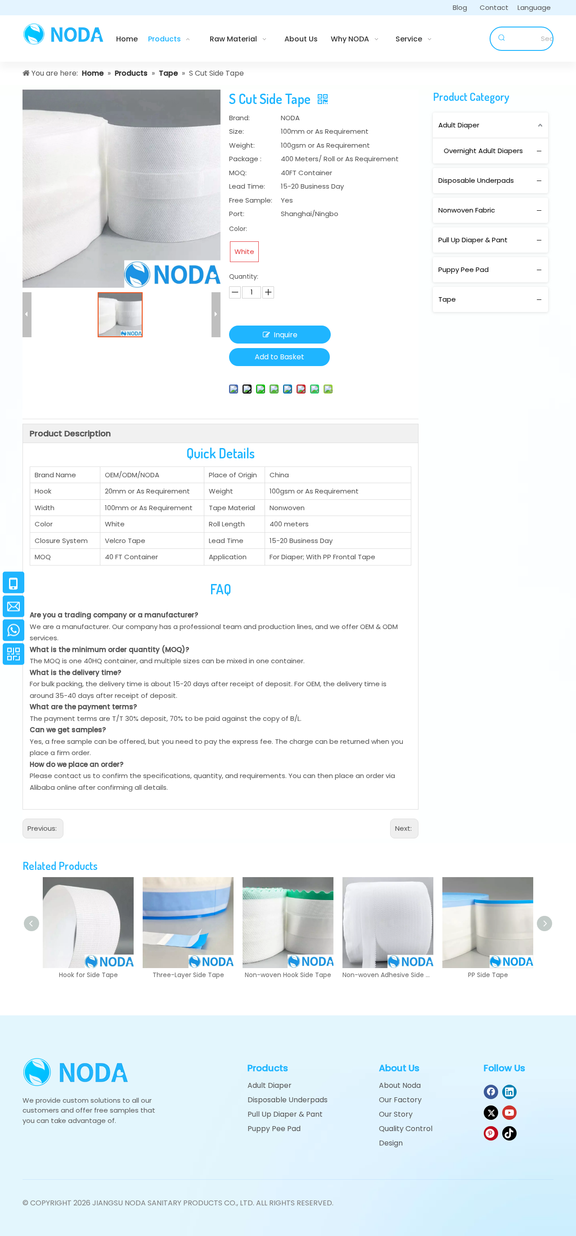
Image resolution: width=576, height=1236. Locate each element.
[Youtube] (509, 1112)
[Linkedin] (509, 1092)
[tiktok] (509, 1133)
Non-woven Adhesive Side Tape (387, 974)
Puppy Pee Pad (463, 269)
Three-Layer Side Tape (188, 974)
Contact (494, 7)
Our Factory (400, 1100)
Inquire (285, 335)
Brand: (239, 117)
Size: (236, 131)
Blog (460, 7)
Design (391, 1143)
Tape (447, 299)
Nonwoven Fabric (466, 210)
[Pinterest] (491, 1133)
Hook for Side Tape (88, 974)
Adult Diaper (458, 125)
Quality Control (405, 1128)
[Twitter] (491, 1112)
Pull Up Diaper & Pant (473, 239)
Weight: (242, 145)
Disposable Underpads (476, 180)
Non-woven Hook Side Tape (288, 974)
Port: (236, 213)
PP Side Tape (488, 974)
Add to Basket (279, 357)
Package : (245, 158)
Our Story (396, 1114)
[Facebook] (491, 1092)
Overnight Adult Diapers (483, 150)
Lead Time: (247, 186)
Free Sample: (250, 200)
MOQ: (238, 172)
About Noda (400, 1085)
